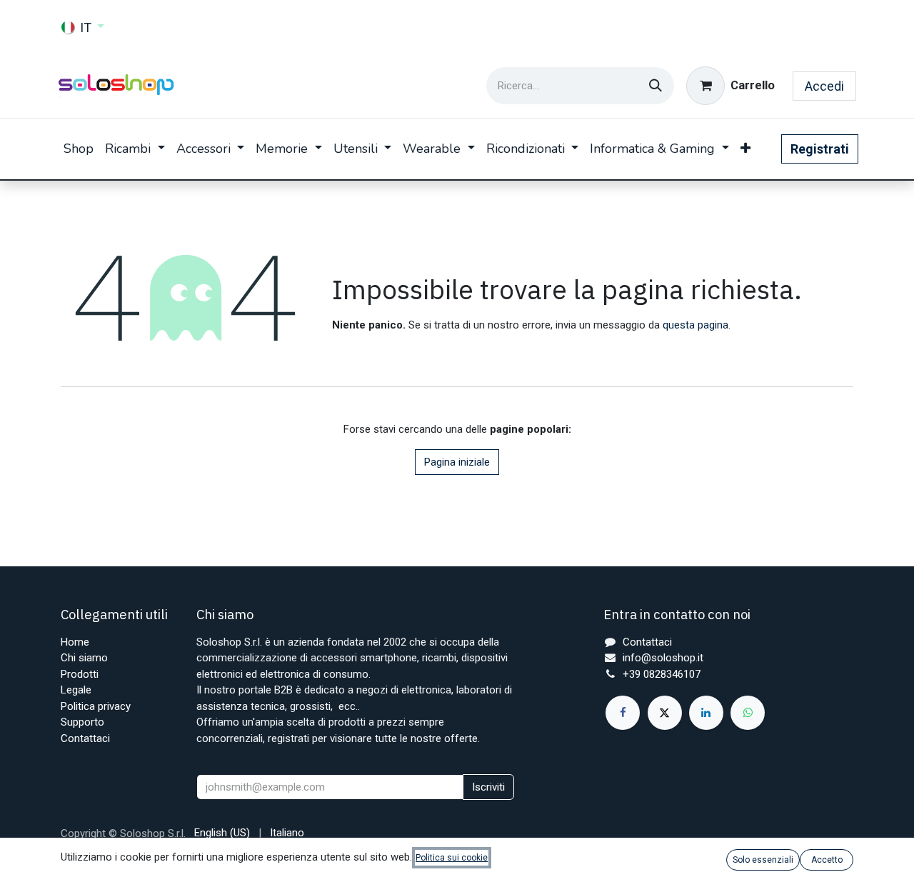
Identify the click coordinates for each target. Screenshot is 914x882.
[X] (665, 713)
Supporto (82, 722)
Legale (76, 689)
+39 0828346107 (661, 674)
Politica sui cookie (452, 858)
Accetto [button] (827, 860)
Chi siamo (84, 657)
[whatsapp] (747, 713)
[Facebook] (623, 713)
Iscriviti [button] (488, 787)
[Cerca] (655, 85)
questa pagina (695, 325)
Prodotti (80, 674)
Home (75, 642)
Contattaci (85, 738)
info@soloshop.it (663, 657)
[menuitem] (78, 149)
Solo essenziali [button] (763, 860)
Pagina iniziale (457, 462)
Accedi (824, 86)
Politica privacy (96, 706)
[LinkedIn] (706, 713)
